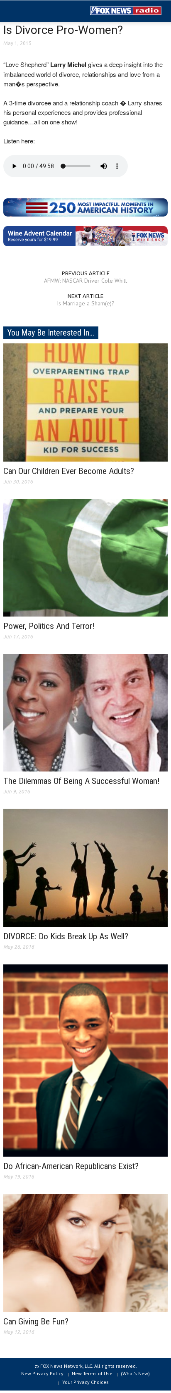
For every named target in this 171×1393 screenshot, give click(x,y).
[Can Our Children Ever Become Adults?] (85, 401)
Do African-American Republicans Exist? (71, 1166)
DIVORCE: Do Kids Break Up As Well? (65, 936)
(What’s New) (135, 1373)
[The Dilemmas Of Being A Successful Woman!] (85, 712)
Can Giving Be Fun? (35, 1321)
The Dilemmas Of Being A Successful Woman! (81, 781)
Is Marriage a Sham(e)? (86, 303)
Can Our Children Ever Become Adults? (68, 471)
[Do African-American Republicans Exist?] (85, 1060)
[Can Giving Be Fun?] (85, 1252)
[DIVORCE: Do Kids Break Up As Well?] (85, 867)
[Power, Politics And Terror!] (85, 557)
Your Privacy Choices (85, 1382)
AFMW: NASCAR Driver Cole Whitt (85, 280)
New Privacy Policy (42, 1373)
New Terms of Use (92, 1373)
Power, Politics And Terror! (49, 626)
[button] (31, 11)
